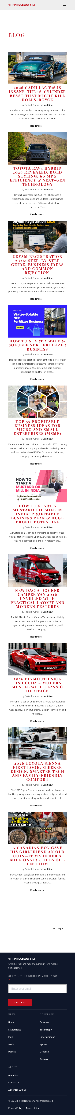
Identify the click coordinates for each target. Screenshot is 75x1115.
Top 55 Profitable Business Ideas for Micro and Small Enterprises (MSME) (37, 427)
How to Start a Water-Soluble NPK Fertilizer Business (37, 345)
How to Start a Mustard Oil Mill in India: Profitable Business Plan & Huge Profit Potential (37, 514)
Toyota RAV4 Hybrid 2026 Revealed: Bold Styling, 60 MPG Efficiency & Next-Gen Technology (37, 176)
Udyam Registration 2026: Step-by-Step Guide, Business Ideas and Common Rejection (37, 264)
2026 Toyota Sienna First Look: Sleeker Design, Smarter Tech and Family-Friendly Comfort (38, 771)
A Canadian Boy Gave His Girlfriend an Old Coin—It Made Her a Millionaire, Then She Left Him (37, 856)
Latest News (48, 105)
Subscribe (20, 1002)
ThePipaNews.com (21, 5)
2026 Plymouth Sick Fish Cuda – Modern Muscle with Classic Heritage (37, 685)
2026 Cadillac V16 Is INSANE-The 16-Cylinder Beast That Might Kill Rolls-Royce (37, 94)
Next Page (60, 928)
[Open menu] (64, 5)
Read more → (37, 125)
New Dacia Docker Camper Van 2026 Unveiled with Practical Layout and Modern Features (37, 598)
